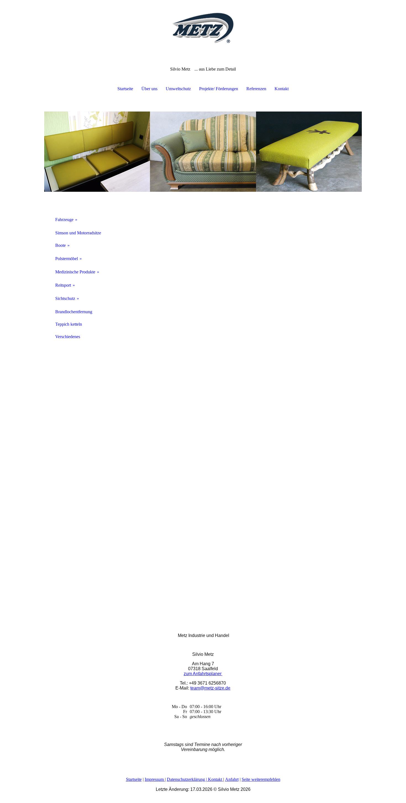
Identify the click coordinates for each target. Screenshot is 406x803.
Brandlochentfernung (73, 311)
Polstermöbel (66, 258)
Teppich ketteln (68, 324)
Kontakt (282, 88)
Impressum (155, 779)
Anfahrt (232, 779)
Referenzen (256, 88)
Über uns (149, 88)
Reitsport (63, 285)
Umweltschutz (178, 88)
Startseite (125, 88)
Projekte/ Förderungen (218, 88)
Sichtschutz (65, 298)
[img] (203, 27)
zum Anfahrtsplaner (203, 673)
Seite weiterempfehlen (261, 779)
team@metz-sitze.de (210, 688)
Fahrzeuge (64, 219)
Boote (60, 245)
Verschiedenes (67, 336)
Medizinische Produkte (75, 272)
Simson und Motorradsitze (78, 232)
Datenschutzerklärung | (187, 779)
